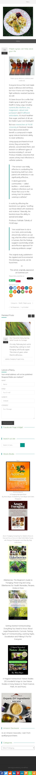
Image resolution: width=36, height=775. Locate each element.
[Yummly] (30, 291)
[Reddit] (18, 288)
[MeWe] (26, 288)
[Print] (15, 291)
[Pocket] (26, 291)
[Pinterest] (22, 288)
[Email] (22, 291)
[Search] (22, 445)
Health (20, 303)
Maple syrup (27, 303)
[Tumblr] (18, 291)
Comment (5, 405)
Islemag (10, 767)
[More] (11, 295)
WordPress (24, 767)
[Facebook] (11, 288)
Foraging (13, 359)
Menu (28, 2)
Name (4, 380)
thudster (26, 307)
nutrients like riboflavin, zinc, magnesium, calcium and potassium (19, 110)
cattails (7, 359)
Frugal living (20, 359)
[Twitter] (15, 288)
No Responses (15, 307)
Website (4, 397)
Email (4, 389)
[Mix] (30, 288)
